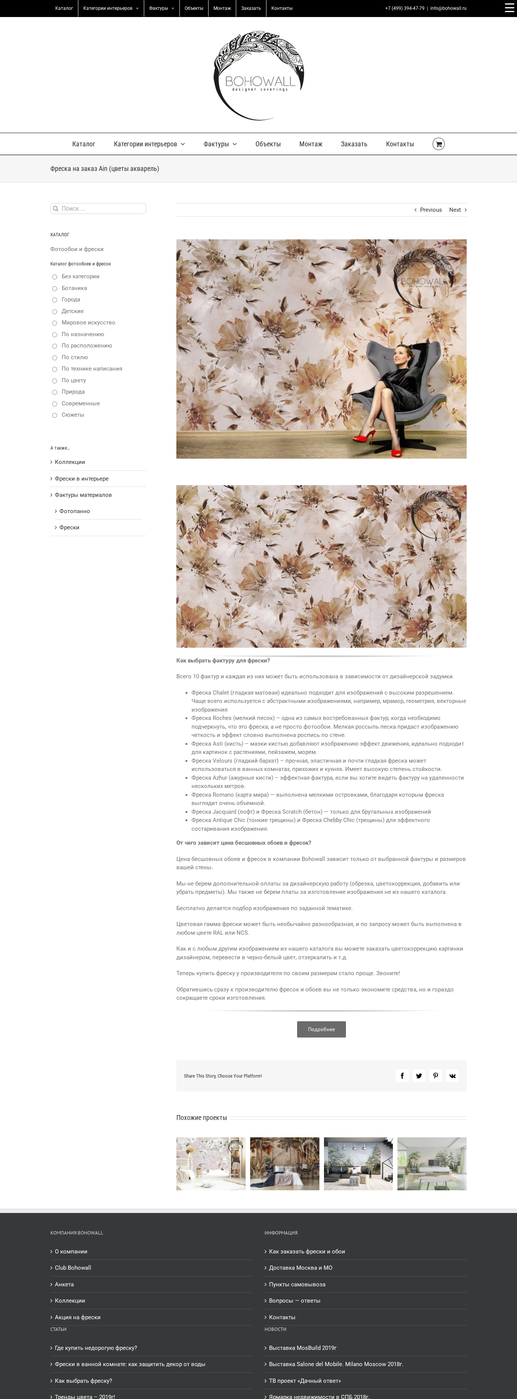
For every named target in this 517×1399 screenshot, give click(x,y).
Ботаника (74, 288)
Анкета (64, 1284)
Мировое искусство (88, 322)
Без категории (81, 276)
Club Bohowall (73, 1267)
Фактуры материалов (83, 495)
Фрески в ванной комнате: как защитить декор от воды (130, 1364)
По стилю (75, 357)
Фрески (69, 527)
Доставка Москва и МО (300, 1267)
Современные (81, 403)
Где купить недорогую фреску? (96, 1348)
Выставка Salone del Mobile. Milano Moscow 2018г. (336, 1364)
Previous (431, 209)
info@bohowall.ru (448, 8)
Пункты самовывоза (297, 1284)
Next (455, 209)
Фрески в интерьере (82, 478)
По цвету (74, 380)
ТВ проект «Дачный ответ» (305, 1380)
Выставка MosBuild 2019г (302, 1348)
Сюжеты (73, 414)
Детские (73, 311)
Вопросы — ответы (295, 1300)
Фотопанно (74, 511)
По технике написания (92, 368)
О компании (71, 1251)
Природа (73, 391)
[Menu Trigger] (509, 7)
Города (71, 299)
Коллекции (70, 462)
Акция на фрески (78, 1317)
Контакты (282, 1317)
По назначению (83, 334)
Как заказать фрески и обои (307, 1251)
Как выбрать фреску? (83, 1380)
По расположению (87, 345)
